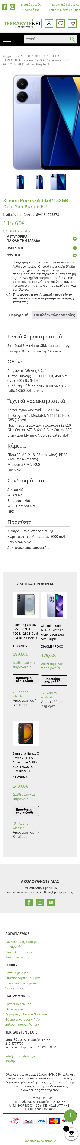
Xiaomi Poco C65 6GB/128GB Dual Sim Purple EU (35, 203)
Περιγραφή (19, 315)
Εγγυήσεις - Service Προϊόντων (27, 1014)
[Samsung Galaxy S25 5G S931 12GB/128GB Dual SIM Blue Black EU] (26, 605)
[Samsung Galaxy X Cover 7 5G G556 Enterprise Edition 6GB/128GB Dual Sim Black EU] (26, 733)
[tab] (19, 315)
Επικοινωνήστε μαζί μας (64, 10)
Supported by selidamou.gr (40, 1141)
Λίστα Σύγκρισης (17, 957)
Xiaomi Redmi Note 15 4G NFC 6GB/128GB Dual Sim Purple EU (53, 632)
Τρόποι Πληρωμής (18, 1004)
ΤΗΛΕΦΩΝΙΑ (37, 56)
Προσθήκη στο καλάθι (24, 679)
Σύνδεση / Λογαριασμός (22, 942)
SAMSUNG (20, 646)
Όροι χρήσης (30, 10)
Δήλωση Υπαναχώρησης (22, 1025)
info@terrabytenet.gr (20, 1056)
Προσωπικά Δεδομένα (20, 983)
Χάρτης (10, 1061)
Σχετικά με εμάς (31, 4)
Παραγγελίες (14, 947)
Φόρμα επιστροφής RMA (22, 1019)
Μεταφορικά (14, 1009)
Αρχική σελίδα (14, 56)
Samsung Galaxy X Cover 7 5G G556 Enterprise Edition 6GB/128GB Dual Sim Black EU (26, 762)
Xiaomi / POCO (34, 60)
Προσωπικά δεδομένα (64, 4)
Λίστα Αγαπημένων (19, 952)
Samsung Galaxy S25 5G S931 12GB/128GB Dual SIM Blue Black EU (25, 631)
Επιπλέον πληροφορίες (54, 315)
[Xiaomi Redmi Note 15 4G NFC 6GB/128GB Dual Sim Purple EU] (54, 605)
